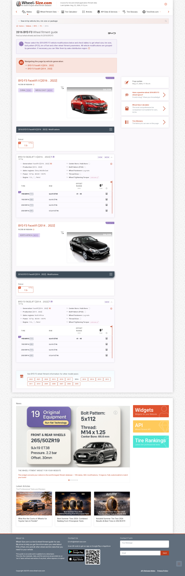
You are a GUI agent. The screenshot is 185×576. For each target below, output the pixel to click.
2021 (38, 379)
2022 (31, 379)
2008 (54, 384)
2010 (38, 384)
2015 (84, 379)
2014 (92, 379)
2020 (46, 379)
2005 (76, 384)
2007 (61, 384)
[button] (92, 21)
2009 (46, 384)
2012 (107, 379)
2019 (54, 379)
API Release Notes (148, 571)
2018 (61, 379)
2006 (69, 384)
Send (165, 553)
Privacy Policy (162, 571)
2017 (69, 379)
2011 (31, 384)
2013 (99, 379)
